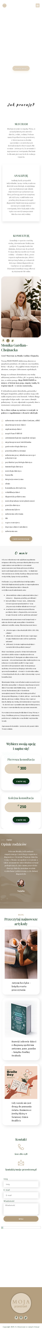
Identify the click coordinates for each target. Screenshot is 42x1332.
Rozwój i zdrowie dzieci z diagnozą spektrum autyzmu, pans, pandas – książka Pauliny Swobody (24, 1048)
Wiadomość (9, 1201)
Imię (6, 1178)
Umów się (21, 781)
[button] (38, 5)
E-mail (7, 1189)
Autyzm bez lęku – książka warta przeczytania (21, 986)
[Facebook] (3, 340)
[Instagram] (8, 340)
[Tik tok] (12, 340)
